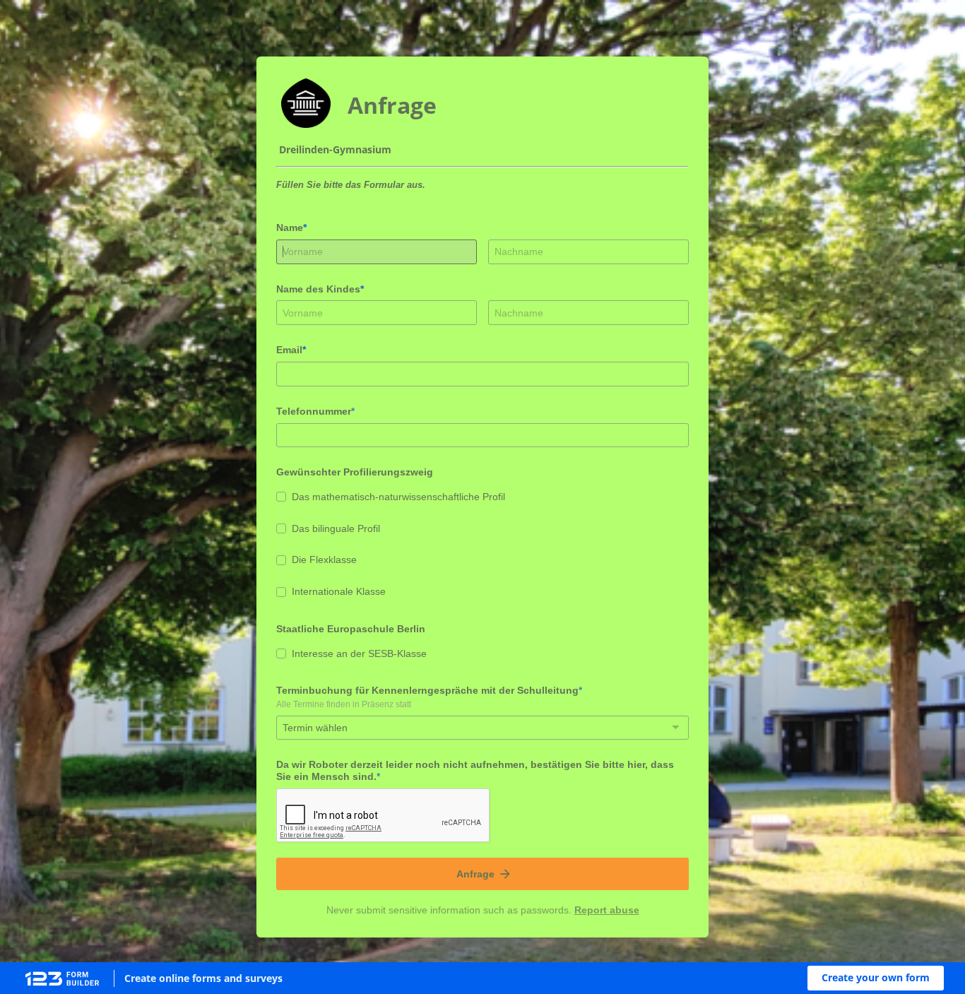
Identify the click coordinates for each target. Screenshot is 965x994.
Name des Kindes (318, 289)
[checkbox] (281, 497)
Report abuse (606, 910)
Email (289, 349)
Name (289, 227)
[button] (875, 978)
